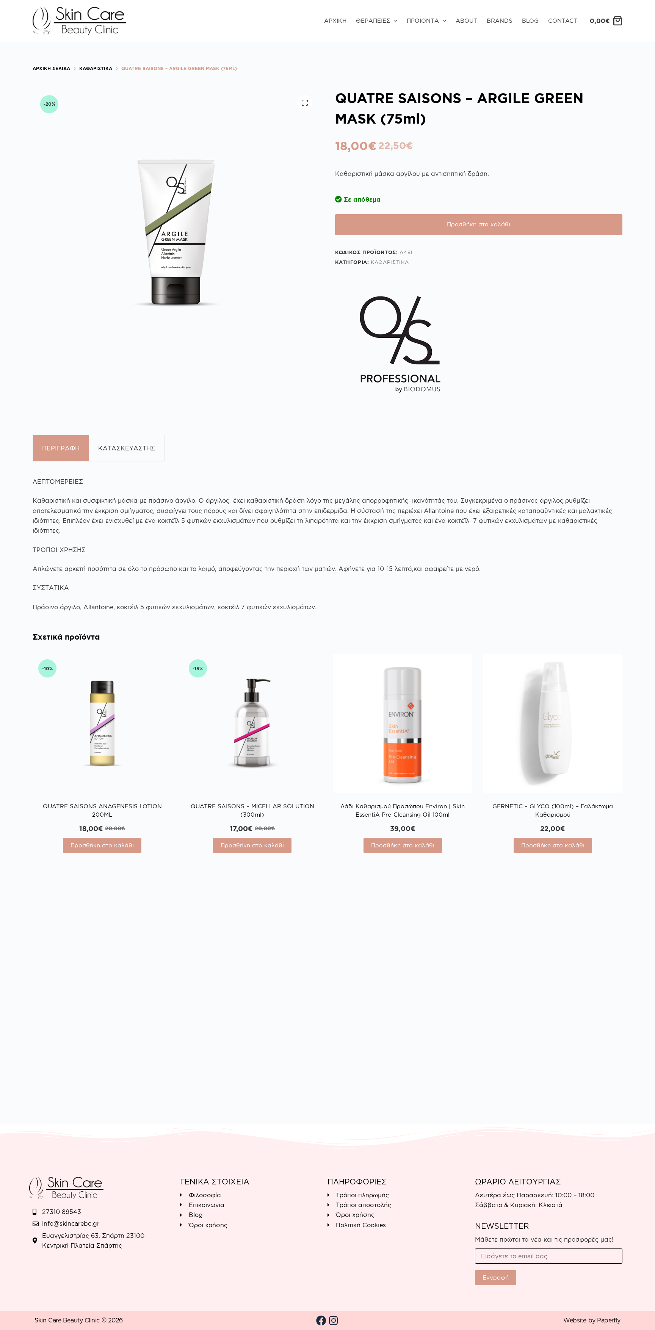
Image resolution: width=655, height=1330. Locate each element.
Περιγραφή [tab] (61, 448)
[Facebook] (321, 1320)
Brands (499, 20)
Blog (530, 20)
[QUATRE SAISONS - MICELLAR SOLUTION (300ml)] (252, 723)
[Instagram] (334, 1320)
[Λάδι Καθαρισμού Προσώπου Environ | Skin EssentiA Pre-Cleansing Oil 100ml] (402, 723)
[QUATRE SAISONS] (401, 345)
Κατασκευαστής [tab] (126, 448)
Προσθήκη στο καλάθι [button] (102, 845)
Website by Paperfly (591, 1320)
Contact (562, 20)
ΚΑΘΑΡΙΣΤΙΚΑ (390, 262)
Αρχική (335, 20)
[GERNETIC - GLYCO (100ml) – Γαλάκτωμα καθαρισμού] (552, 723)
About (466, 20)
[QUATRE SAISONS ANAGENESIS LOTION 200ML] (102, 723)
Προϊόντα (423, 20)
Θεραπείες (373, 20)
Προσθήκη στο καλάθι (478, 224)
